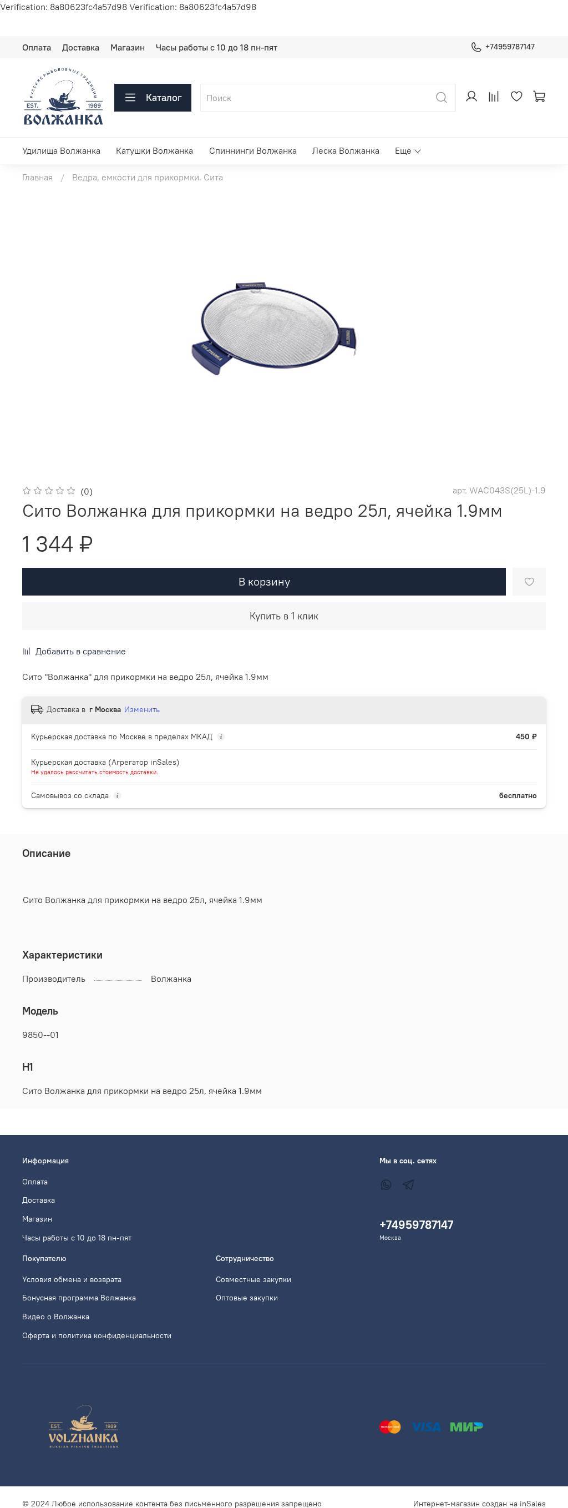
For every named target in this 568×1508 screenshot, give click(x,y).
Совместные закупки (253, 1279)
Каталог (164, 97)
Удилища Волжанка (61, 150)
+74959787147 (510, 47)
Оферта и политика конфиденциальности (96, 1335)
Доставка (80, 47)
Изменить (142, 709)
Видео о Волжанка (55, 1317)
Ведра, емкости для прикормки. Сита (147, 177)
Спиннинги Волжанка (253, 150)
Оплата (36, 47)
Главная (37, 177)
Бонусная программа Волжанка (79, 1298)
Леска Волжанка (345, 150)
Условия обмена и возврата (71, 1279)
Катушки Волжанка (154, 150)
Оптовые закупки (247, 1298)
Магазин (127, 47)
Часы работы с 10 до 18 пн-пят (216, 47)
